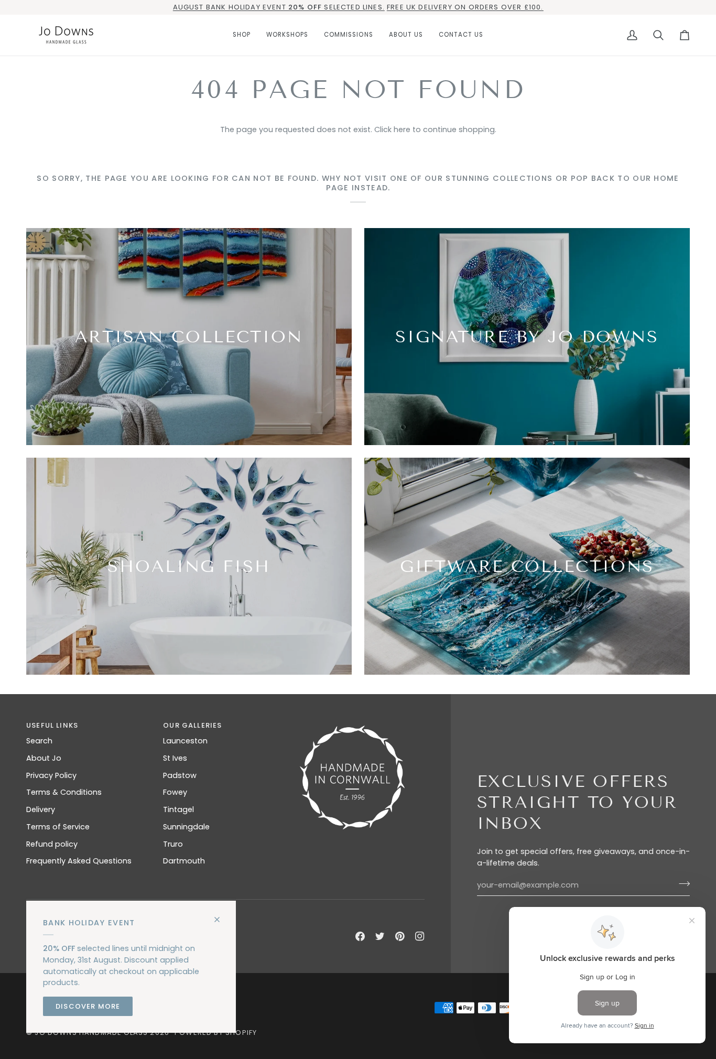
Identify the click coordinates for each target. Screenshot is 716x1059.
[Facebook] (360, 936)
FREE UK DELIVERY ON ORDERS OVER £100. (465, 7)
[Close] (221, 915)
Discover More (88, 1006)
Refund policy (52, 844)
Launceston (185, 741)
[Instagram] (420, 936)
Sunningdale (186, 827)
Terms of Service (58, 827)
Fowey (175, 792)
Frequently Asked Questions (79, 861)
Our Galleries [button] (192, 725)
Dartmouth (184, 861)
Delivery (40, 809)
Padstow (180, 775)
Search (39, 741)
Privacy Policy (51, 775)
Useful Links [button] (52, 725)
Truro (173, 844)
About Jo (43, 758)
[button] (241, 35)
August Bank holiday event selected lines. (279, 7)
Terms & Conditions (64, 792)
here (402, 129)
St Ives (175, 758)
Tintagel (178, 809)
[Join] (681, 884)
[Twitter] (380, 936)
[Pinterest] (400, 936)
